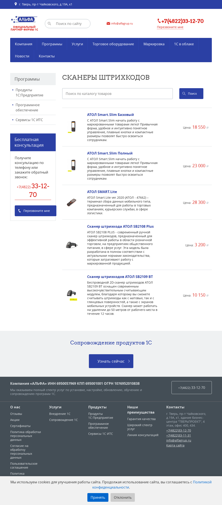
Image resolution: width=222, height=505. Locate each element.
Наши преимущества (141, 410)
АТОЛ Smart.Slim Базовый (110, 114)
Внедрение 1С (59, 414)
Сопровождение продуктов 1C (111, 342)
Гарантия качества (141, 419)
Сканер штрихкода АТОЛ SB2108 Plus (120, 226)
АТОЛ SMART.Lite (102, 191)
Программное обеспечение (28, 107)
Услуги (55, 407)
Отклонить (123, 497)
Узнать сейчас (111, 361)
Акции (15, 420)
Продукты (97, 407)
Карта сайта (175, 445)
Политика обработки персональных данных (25, 436)
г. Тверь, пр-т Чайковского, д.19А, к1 (44, 4)
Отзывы (16, 414)
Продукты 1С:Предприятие (29, 92)
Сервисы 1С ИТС (29, 119)
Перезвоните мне (170, 27)
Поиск (192, 93)
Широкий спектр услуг (139, 427)
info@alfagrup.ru (178, 440)
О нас (15, 407)
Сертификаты (20, 426)
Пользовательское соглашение (24, 465)
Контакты (175, 407)
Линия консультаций (142, 435)
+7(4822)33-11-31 (178, 435)
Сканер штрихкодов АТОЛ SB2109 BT (120, 276)
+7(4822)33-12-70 (178, 430)
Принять (98, 497)
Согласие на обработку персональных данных (21, 452)
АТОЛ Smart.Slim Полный (110, 153)
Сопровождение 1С (63, 420)
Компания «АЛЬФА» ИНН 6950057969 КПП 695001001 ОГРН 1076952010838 (75, 383)
